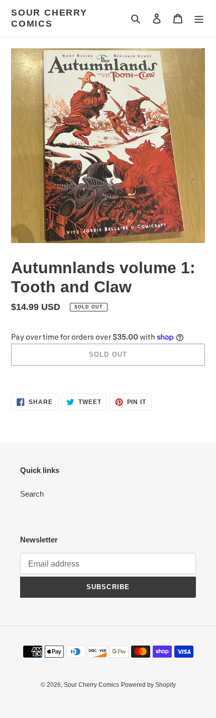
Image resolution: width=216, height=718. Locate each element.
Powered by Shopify (148, 684)
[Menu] (198, 18)
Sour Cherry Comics (49, 18)
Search (32, 494)
